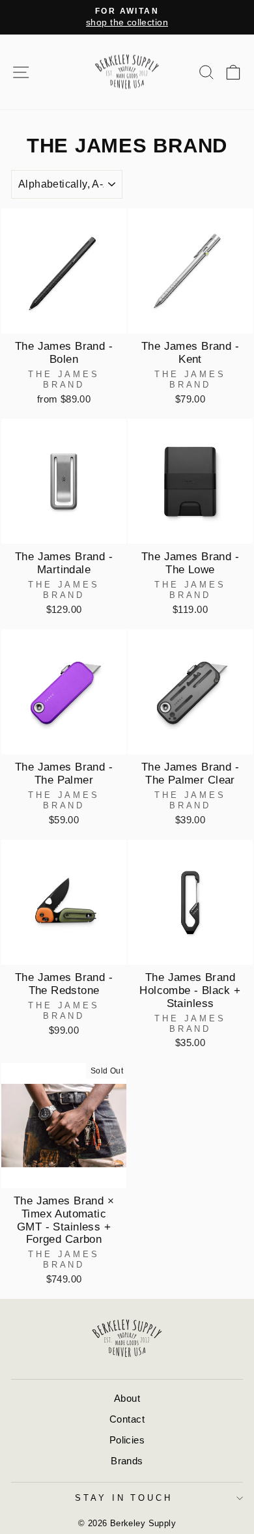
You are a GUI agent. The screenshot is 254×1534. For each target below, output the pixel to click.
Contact (127, 1419)
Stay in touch (124, 1498)
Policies (127, 1439)
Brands (127, 1460)
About (127, 1398)
